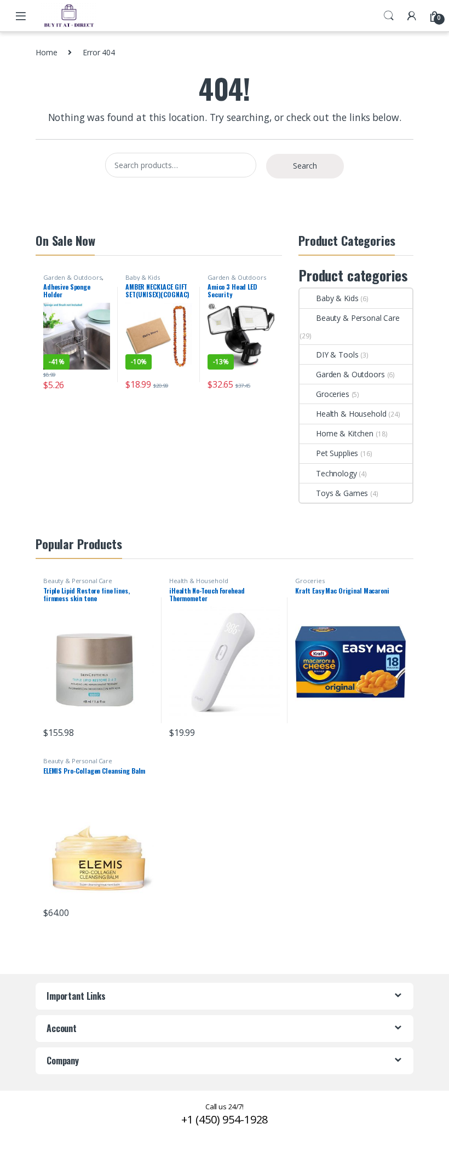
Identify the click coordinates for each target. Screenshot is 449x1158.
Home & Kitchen (344, 433)
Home (46, 52)
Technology (336, 473)
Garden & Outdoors (72, 277)
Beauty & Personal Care (358, 318)
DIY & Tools (337, 354)
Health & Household (351, 413)
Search (389, 16)
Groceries (332, 394)
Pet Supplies (337, 453)
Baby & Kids (142, 277)
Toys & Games (342, 493)
